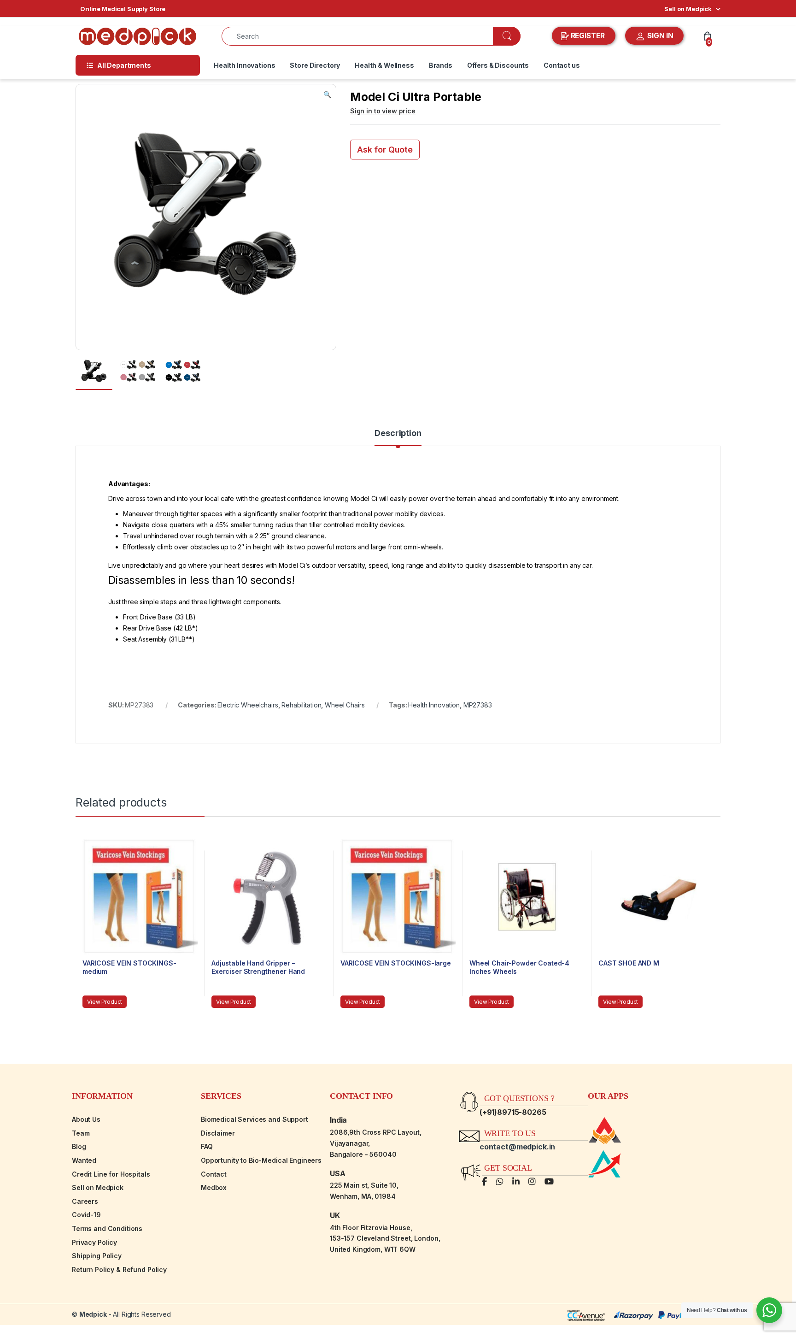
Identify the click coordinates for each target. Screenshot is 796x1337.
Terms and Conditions (107, 1228)
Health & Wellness (384, 65)
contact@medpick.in (517, 1146)
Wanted (84, 1160)
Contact (214, 1174)
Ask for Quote (385, 149)
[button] (327, 94)
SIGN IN (659, 35)
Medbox (214, 1187)
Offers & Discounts (498, 65)
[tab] (398, 437)
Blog (79, 1146)
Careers (85, 1201)
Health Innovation (434, 705)
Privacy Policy (94, 1242)
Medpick (93, 1314)
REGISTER (588, 35)
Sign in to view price (383, 111)
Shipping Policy (97, 1256)
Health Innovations (244, 65)
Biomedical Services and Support (254, 1119)
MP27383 (477, 705)
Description (398, 433)
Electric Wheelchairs (247, 705)
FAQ (207, 1146)
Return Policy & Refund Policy (119, 1269)
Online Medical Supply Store (122, 8)
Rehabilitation (301, 705)
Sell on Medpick (688, 8)
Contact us (562, 65)
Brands (440, 65)
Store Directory (315, 65)
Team (80, 1133)
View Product (104, 1001)
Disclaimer (218, 1133)
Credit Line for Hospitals (111, 1174)
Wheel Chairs (344, 705)
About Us (86, 1119)
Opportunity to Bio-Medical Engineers (261, 1160)
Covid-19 (86, 1215)
